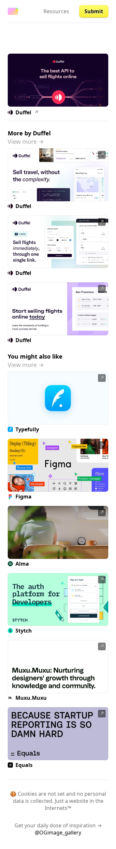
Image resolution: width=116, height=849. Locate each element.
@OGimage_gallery (58, 832)
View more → (26, 141)
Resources (56, 11)
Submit (93, 11)
